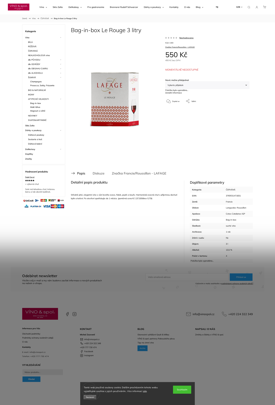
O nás (25, 341)
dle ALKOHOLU (35, 73)
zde (145, 391)
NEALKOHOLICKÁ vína (39, 55)
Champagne (36, 81)
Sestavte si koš (35, 139)
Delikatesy (30, 149)
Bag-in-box (35, 103)
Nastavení (90, 397)
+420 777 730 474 (88, 347)
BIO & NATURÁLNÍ (37, 90)
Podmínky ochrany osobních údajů (37, 337)
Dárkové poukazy (36, 135)
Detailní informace (173, 92)
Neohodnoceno (186, 38)
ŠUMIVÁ (32, 77)
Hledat (31, 379)
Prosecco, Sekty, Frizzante (42, 85)
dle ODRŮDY (34, 64)
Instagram (74, 314)
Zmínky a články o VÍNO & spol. (209, 334)
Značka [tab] (135, 173)
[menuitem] (43, 7)
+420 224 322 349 (240, 314)
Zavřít (243, 111)
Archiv (142, 348)
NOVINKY (32, 115)
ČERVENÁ (33, 51)
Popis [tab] (81, 173)
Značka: (180, 47)
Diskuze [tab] (98, 173)
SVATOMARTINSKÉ (37, 120)
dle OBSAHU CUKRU (38, 68)
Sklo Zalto (30, 125)
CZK (238, 7)
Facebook (67, 314)
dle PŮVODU (34, 59)
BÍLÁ (30, 42)
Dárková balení (35, 144)
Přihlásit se (241, 277)
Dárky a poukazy (33, 130)
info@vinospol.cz (203, 314)
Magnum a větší (37, 111)
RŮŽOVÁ (32, 46)
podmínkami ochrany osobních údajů (237, 283)
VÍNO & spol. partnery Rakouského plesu (156, 338)
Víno (27, 37)
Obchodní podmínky (31, 333)
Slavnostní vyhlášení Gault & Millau (153, 334)
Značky (28, 159)
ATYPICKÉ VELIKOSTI (38, 99)
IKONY (31, 94)
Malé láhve (35, 107)
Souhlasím (182, 389)
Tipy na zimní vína (146, 342)
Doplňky (29, 154)
